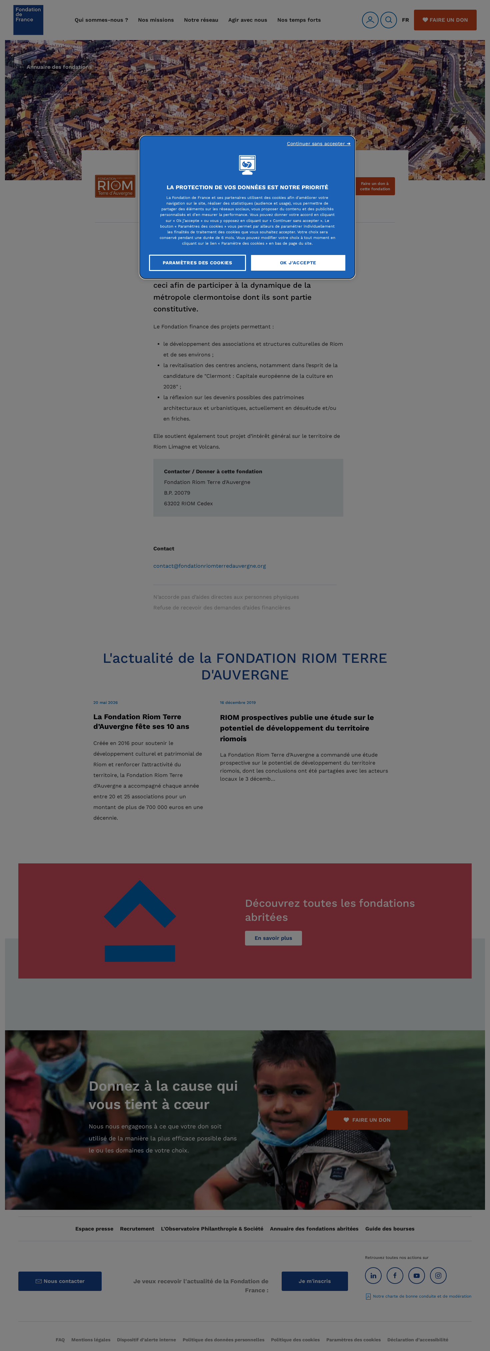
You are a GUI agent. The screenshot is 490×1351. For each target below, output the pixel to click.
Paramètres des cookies (197, 262)
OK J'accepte (298, 262)
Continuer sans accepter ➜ (319, 143)
